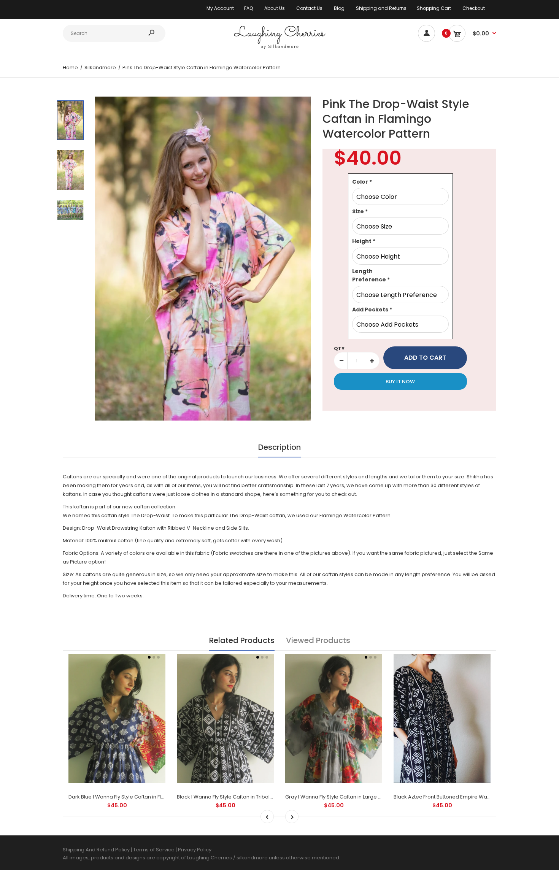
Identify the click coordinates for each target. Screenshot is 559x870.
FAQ (248, 8)
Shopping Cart (434, 8)
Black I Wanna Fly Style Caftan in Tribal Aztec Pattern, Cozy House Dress (264, 796)
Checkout (473, 8)
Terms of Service (154, 849)
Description (279, 447)
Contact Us (309, 8)
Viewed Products (318, 640)
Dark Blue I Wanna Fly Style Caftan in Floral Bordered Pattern (141, 796)
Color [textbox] (362, 182)
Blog (339, 8)
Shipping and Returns (381, 8)
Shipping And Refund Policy (96, 849)
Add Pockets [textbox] (372, 309)
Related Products (242, 640)
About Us (274, 8)
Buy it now (400, 381)
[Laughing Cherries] (279, 48)
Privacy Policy (194, 849)
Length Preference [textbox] (371, 275)
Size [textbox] (360, 211)
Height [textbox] (363, 241)
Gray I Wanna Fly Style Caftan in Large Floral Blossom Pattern (359, 796)
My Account (220, 8)
